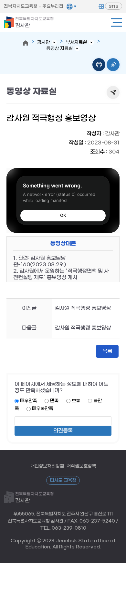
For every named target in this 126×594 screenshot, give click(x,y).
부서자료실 (76, 42)
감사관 (34, 22)
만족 (54, 401)
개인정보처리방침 (47, 466)
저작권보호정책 (81, 466)
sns (114, 6)
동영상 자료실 (59, 48)
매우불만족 (42, 408)
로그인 (101, 6)
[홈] (25, 43)
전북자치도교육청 (20, 6)
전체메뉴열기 (116, 22)
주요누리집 (52, 6)
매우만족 (28, 401)
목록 (107, 351)
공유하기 (113, 92)
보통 (76, 401)
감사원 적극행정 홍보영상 (83, 308)
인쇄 (98, 64)
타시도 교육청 (63, 480)
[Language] (71, 6)
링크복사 (113, 64)
